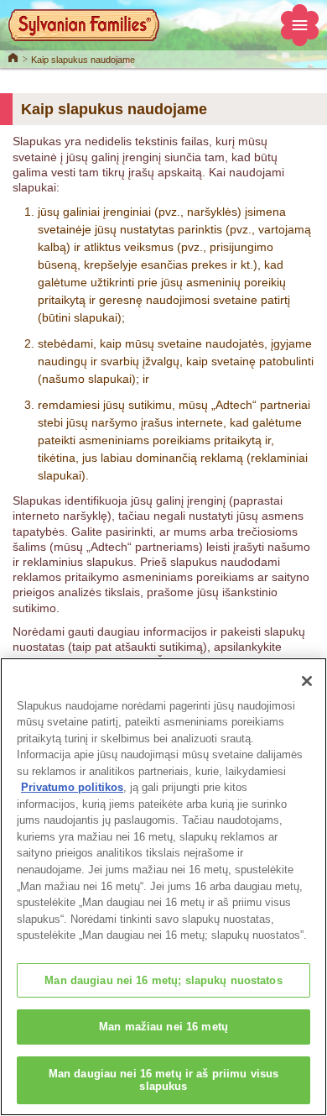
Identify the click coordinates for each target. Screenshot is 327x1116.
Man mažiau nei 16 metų (163, 1026)
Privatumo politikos (72, 787)
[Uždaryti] (306, 681)
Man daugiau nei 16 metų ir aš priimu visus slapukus (163, 1080)
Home (13, 56)
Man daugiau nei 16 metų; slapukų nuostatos (163, 980)
